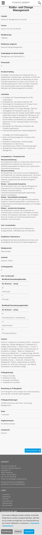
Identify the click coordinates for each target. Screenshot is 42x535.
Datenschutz (7, 526)
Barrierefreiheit (7, 505)
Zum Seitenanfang (31, 450)
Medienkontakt (7, 503)
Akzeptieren (29, 531)
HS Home (5, 499)
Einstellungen (7, 531)
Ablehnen (18, 531)
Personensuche (7, 501)
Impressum (35, 523)
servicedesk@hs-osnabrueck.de (16, 479)
